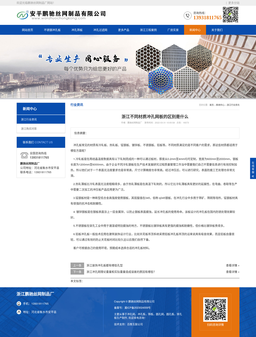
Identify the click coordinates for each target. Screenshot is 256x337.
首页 (212, 104)
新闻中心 (195, 30)
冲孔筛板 (77, 30)
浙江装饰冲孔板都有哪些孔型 (105, 265)
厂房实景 (173, 30)
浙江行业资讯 (29, 119)
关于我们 (217, 30)
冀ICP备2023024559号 (138, 307)
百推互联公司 (135, 324)
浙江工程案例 (148, 30)
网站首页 (27, 30)
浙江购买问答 (29, 128)
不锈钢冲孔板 (52, 30)
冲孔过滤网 (100, 30)
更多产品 (123, 30)
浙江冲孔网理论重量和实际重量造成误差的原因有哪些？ (121, 272)
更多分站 (233, 3)
